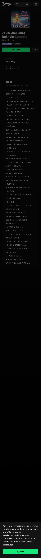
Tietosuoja (8, 544)
